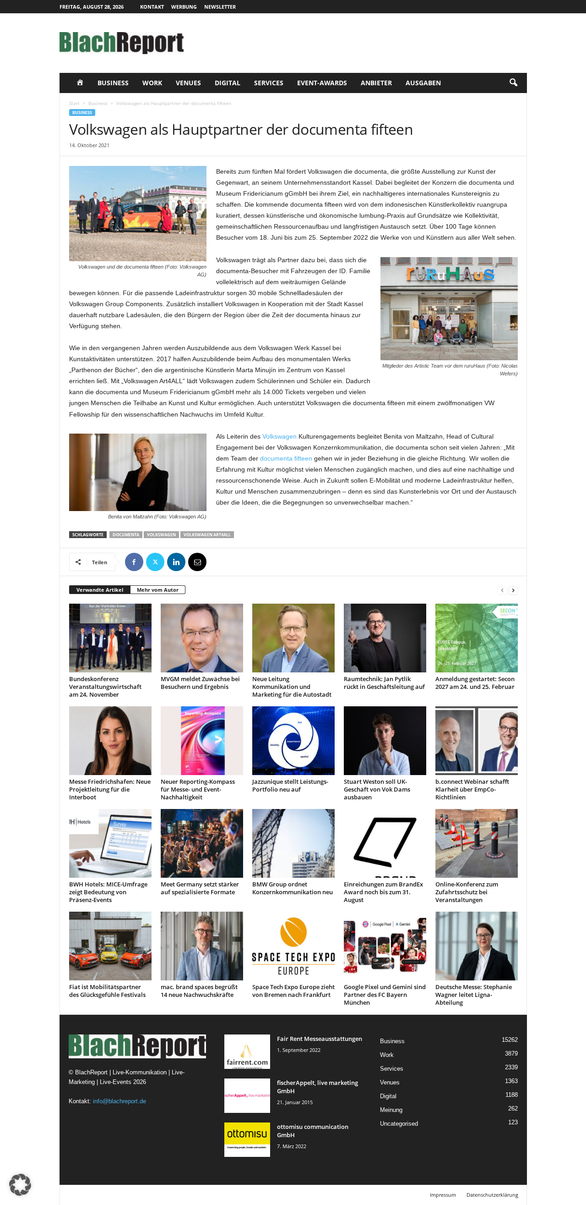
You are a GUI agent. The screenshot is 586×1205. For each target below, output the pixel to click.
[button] (513, 83)
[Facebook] (134, 562)
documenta (126, 535)
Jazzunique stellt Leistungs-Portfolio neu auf (290, 785)
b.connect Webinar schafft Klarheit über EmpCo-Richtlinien (472, 789)
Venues (188, 82)
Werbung (184, 6)
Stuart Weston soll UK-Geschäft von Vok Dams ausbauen (377, 789)
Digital (227, 82)
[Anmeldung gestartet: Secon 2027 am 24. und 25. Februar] (476, 638)
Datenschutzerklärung (492, 1194)
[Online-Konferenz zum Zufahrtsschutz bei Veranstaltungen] (476, 843)
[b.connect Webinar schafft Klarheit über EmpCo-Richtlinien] (476, 740)
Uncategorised (399, 1123)
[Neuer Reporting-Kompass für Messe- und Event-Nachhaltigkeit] (202, 740)
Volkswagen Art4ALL (207, 535)
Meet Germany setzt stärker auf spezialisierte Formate (200, 888)
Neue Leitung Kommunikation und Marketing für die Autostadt (291, 687)
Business (113, 82)
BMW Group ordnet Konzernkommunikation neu (292, 888)
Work (152, 82)
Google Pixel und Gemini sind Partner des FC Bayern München (385, 995)
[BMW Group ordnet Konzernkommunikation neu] (293, 843)
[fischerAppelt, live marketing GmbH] (247, 1095)
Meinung (391, 1109)
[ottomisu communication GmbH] (247, 1139)
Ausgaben (423, 82)
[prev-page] (502, 590)
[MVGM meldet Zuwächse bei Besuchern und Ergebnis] (202, 638)
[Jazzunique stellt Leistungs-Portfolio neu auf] (293, 740)
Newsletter (220, 6)
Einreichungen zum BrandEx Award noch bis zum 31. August (383, 892)
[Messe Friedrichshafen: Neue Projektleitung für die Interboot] (110, 740)
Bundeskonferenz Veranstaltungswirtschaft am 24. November (105, 687)
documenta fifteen (286, 458)
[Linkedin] (176, 562)
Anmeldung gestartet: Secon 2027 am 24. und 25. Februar (475, 683)
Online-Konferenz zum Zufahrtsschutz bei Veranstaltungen (466, 892)
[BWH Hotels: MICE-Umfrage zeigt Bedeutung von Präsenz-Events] (110, 843)
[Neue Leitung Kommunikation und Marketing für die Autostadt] (293, 638)
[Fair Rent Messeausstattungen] (247, 1051)
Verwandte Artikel (99, 589)
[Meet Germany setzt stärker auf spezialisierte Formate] (202, 843)
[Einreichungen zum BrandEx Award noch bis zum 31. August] (385, 843)
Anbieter (376, 82)
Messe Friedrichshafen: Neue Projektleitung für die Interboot (110, 789)
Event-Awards (322, 82)
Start (74, 103)
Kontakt (152, 6)
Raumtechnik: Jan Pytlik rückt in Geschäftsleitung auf (384, 683)
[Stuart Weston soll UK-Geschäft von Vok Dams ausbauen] (385, 740)
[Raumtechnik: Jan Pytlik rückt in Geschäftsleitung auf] (385, 638)
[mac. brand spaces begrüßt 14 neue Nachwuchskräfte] (202, 946)
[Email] (197, 562)
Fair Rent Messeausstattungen (319, 1038)
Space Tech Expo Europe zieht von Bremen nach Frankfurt (293, 991)
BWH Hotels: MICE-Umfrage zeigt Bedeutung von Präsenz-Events (108, 892)
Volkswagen (279, 436)
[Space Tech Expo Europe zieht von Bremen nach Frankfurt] (293, 946)
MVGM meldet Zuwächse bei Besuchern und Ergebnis (200, 683)
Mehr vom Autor (158, 589)
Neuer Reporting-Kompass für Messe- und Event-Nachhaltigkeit (198, 789)
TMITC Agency (145, 1194)
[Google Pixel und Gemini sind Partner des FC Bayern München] (385, 946)
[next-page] (513, 590)
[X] (155, 562)
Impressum (443, 1194)
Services (268, 82)
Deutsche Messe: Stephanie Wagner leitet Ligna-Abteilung (473, 995)
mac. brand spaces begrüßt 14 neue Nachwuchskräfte (199, 991)
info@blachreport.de (119, 1101)
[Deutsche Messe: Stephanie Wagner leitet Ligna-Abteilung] (476, 946)
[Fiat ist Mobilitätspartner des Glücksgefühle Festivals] (110, 946)
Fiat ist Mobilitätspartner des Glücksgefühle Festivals (107, 991)
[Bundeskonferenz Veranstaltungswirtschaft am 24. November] (110, 638)
